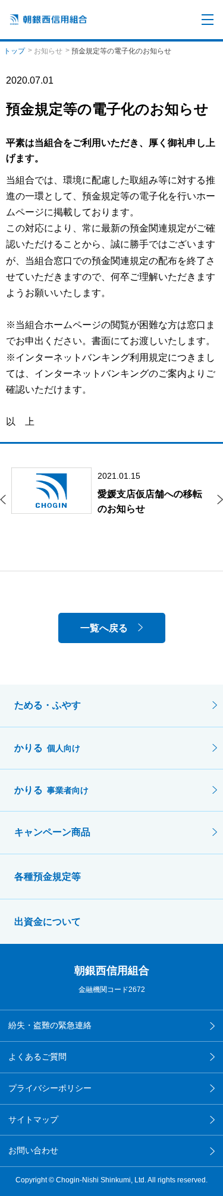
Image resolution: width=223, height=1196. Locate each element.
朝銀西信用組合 (111, 970)
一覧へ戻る (104, 628)
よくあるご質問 (37, 1056)
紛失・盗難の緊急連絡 (50, 1025)
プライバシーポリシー (50, 1088)
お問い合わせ (33, 1150)
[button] (3, 499)
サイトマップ (33, 1119)
